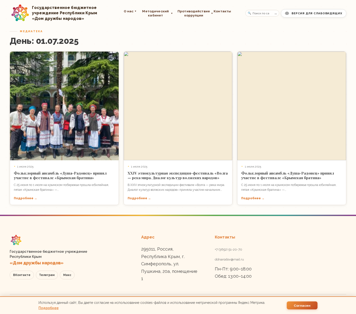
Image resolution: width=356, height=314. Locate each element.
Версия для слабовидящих (317, 13)
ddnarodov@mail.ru (229, 259)
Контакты (222, 11)
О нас (130, 11)
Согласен (302, 305)
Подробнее (49, 308)
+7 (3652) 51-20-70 (228, 249)
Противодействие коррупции (193, 13)
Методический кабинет (157, 13)
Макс (67, 275)
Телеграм (46, 275)
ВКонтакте (22, 275)
